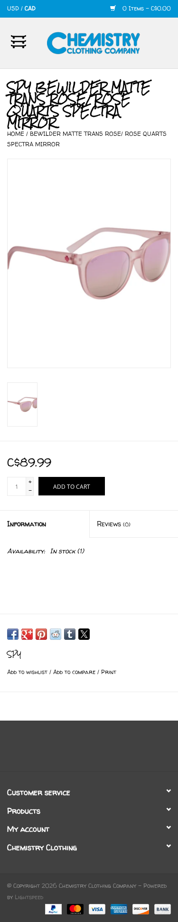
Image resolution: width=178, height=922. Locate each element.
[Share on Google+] (27, 634)
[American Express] (118, 909)
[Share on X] (84, 634)
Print (108, 672)
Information (26, 523)
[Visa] (96, 909)
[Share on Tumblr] (69, 634)
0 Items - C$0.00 (146, 8)
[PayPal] (53, 909)
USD (14, 8)
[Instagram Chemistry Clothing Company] (97, 749)
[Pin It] (41, 634)
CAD (30, 8)
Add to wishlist (28, 672)
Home (15, 134)
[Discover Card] (140, 909)
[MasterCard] (74, 909)
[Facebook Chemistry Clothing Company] (80, 749)
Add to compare (75, 672)
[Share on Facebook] (13, 634)
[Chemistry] (107, 42)
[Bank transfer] (161, 909)
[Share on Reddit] (55, 634)
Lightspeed (29, 897)
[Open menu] (18, 41)
